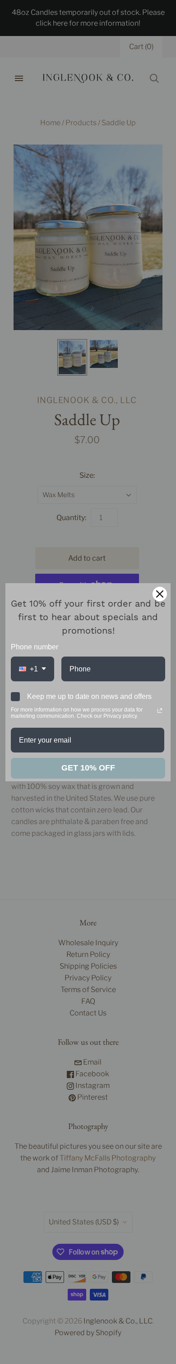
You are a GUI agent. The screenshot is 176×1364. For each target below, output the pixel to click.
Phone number (34, 647)
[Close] (160, 594)
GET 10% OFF (88, 767)
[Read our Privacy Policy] (159, 710)
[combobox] (32, 669)
